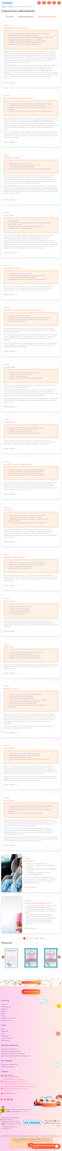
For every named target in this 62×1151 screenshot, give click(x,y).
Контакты (4, 1004)
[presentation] (3, 957)
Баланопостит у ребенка (11, 158)
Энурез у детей (8, 800)
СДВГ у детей (8, 510)
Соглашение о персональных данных (13, 1053)
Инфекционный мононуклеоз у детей (16, 28)
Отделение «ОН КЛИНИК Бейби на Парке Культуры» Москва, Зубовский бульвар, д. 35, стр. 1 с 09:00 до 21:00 (19, 1088)
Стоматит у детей (9, 367)
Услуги (3, 1025)
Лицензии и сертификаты (9, 1049)
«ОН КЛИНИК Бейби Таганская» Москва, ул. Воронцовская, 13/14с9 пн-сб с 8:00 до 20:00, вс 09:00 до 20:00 (16, 1081)
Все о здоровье (6, 1061)
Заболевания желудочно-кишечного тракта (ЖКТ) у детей (23, 310)
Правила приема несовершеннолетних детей (15, 1056)
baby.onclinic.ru (12, 1125)
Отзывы (3, 1016)
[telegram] (2, 1099)
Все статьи (9, 16)
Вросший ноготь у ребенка (12, 268)
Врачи (3, 1029)
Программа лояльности (8, 1018)
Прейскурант (5, 1036)
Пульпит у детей (8, 601)
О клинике (5, 1001)
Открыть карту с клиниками (31, 982)
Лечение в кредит (6, 1038)
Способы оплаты (6, 1020)
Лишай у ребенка (9, 748)
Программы (5, 1031)
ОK (31, 1145)
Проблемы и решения (25, 16)
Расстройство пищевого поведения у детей (17, 464)
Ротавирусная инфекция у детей (14, 557)
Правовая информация (9, 1045)
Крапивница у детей (10, 689)
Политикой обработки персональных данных (35, 1141)
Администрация (6, 1007)
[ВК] (11, 1099)
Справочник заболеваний (47, 16)
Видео (3, 1013)
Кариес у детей (8, 647)
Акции (3, 1033)
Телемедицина (5, 1040)
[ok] (8, 1099)
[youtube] (4, 1099)
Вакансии (4, 1009)
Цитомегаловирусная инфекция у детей (37, 903)
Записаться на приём (31, 991)
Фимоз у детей (8, 215)
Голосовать (25, 1111)
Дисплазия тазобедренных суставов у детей (18, 98)
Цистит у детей (29, 861)
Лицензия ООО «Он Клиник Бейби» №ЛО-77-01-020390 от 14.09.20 (52, 1123)
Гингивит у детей (9, 422)
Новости (3, 1011)
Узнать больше (9, 83)
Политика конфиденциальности (11, 1051)
